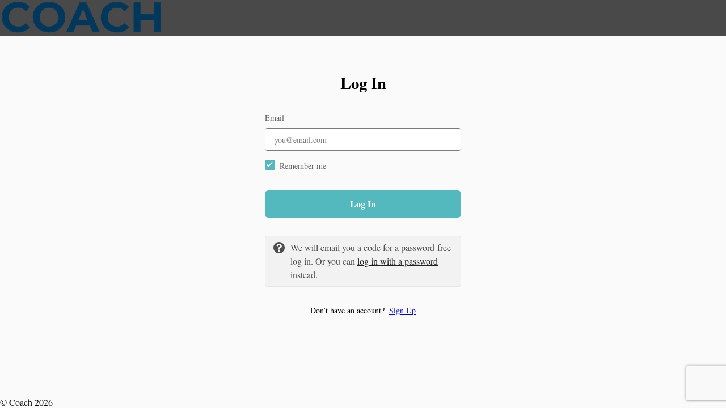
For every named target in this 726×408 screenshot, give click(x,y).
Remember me (303, 165)
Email (274, 117)
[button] (363, 310)
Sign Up (402, 310)
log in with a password (397, 261)
